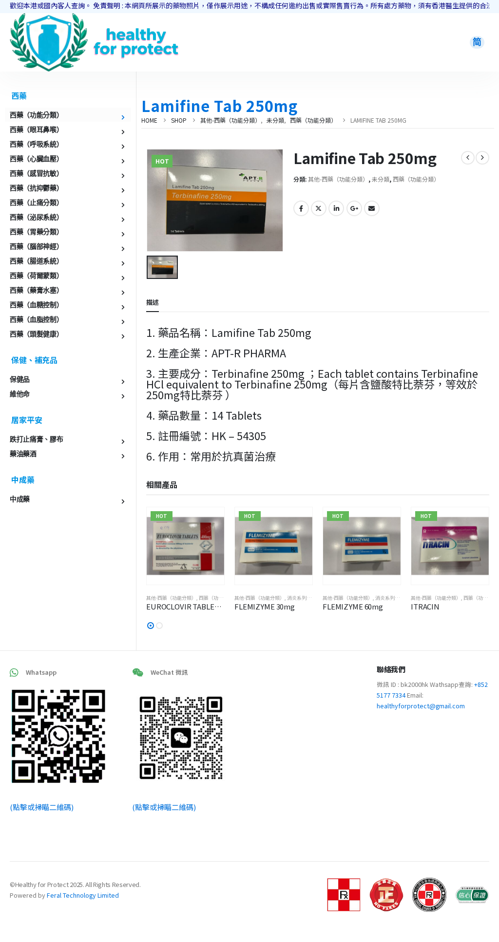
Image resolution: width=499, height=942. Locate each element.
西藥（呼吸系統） (36, 144)
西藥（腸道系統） (36, 261)
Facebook (301, 208)
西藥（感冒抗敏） (36, 173)
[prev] (468, 158)
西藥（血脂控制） (36, 319)
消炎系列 (297, 597)
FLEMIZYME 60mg (353, 606)
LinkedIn (336, 208)
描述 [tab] (152, 302)
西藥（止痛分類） (36, 202)
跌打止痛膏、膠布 (36, 439)
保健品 (20, 379)
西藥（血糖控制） (36, 305)
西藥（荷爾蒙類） (36, 275)
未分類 (380, 179)
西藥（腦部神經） (36, 246)
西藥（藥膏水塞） (36, 290)
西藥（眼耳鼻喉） (36, 129)
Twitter (318, 208)
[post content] (185, 546)
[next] (482, 158)
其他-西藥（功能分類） (338, 179)
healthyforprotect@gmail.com (421, 705)
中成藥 (20, 499)
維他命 (20, 394)
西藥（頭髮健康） (36, 334)
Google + (354, 208)
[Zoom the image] (49, 18)
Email (372, 208)
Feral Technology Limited (83, 895)
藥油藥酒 (23, 454)
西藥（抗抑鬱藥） (36, 188)
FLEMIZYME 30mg (264, 606)
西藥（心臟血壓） (36, 159)
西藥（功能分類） (416, 179)
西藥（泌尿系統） (36, 217)
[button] (150, 625)
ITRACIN (425, 606)
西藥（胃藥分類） (36, 232)
